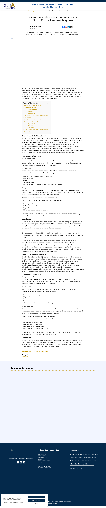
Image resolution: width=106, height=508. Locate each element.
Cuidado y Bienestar (27, 423)
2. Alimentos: (30, 111)
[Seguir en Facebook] (18, 462)
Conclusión (27, 117)
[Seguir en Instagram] (21, 462)
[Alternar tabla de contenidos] (47, 103)
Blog (61, 7)
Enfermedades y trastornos (29, 384)
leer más (15, 390)
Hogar (59, 5)
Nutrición (25, 357)
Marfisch (56, 503)
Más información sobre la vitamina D (35, 351)
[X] (71, 27)
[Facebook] (63, 27)
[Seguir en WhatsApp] (24, 462)
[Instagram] (66, 27)
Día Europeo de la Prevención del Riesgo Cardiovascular (34, 421)
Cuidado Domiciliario (45, 5)
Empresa (69, 5)
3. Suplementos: (31, 113)
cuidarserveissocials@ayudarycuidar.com (85, 454)
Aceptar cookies (36, 497)
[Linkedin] (69, 27)
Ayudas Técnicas (50, 7)
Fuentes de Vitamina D (31, 108)
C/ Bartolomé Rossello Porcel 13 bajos (84, 460)
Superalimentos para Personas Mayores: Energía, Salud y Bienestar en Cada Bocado (44, 402)
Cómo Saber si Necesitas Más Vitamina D (36, 115)
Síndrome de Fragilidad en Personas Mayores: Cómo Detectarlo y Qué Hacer (41, 381)
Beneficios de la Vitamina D (32, 105)
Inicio (33, 5)
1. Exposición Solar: (32, 109)
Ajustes (36, 503)
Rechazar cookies (36, 500)
